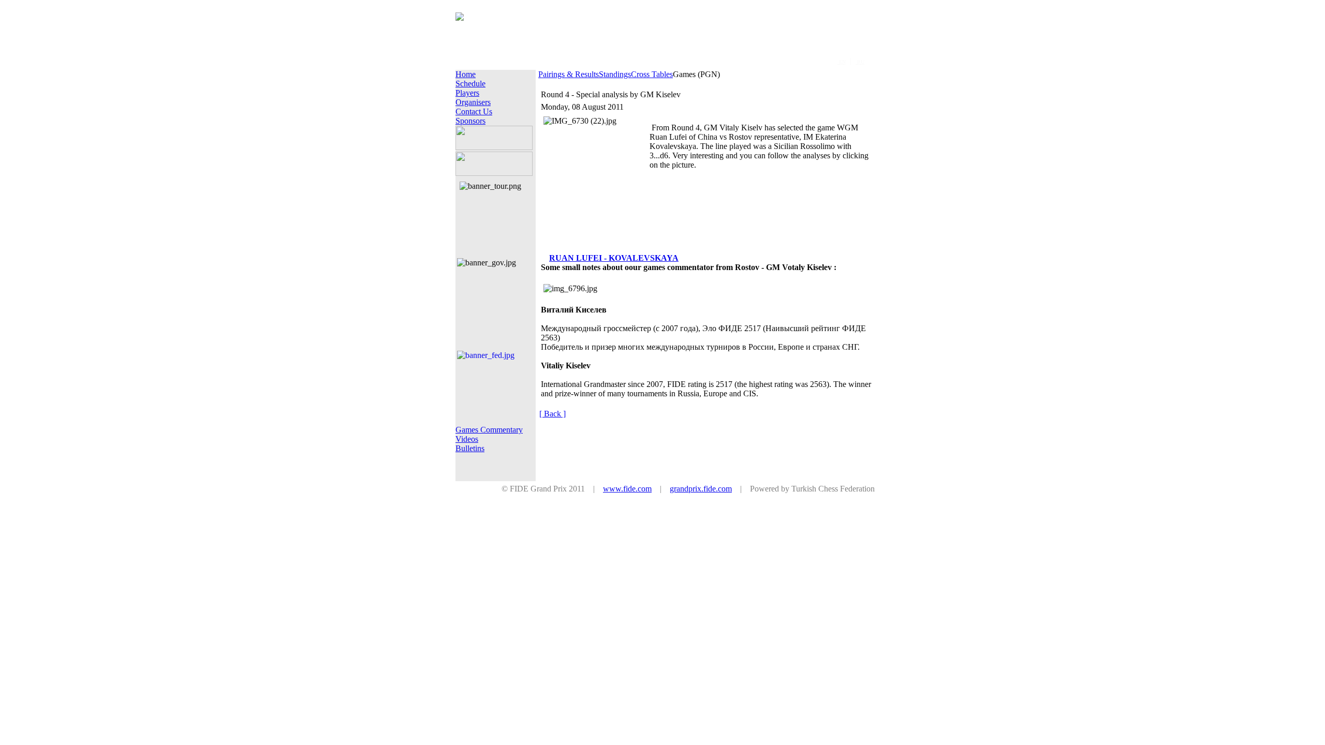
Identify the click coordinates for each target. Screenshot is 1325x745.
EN (841, 62)
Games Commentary (489, 429)
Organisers (473, 102)
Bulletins (469, 448)
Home (465, 74)
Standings (615, 74)
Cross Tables (652, 74)
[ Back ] (552, 413)
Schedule (470, 83)
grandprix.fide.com (701, 488)
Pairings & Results (568, 74)
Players (467, 92)
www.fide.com (627, 488)
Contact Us (473, 111)
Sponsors (470, 120)
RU (860, 62)
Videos (466, 439)
